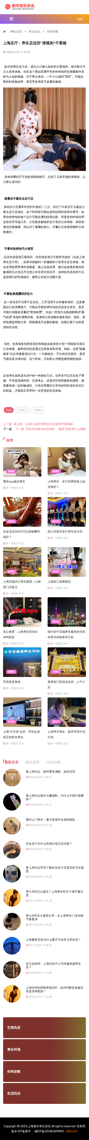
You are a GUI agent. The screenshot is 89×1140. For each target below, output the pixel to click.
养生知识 (34, 31)
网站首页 (16, 31)
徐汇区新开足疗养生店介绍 (65, 531)
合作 (80, 19)
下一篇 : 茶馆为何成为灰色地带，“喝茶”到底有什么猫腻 (50, 429)
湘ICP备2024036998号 (49, 1131)
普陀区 (11, 521)
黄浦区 (11, 471)
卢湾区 (56, 672)
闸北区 (56, 571)
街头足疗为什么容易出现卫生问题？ (49, 843)
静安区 (11, 571)
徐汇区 (56, 521)
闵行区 (56, 621)
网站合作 (72, 1131)
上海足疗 (22, 410)
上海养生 (38, 410)
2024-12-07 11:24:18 (18, 52)
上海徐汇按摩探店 (59, 581)
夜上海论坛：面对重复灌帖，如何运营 (50, 771)
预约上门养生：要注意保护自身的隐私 (50, 819)
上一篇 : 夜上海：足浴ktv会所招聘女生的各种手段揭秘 (38, 424)
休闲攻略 (52, 31)
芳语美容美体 (11, 681)
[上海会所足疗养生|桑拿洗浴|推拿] (19, 6)
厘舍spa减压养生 (14, 481)
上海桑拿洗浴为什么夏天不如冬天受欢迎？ (53, 939)
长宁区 (11, 621)
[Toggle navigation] (11, 19)
